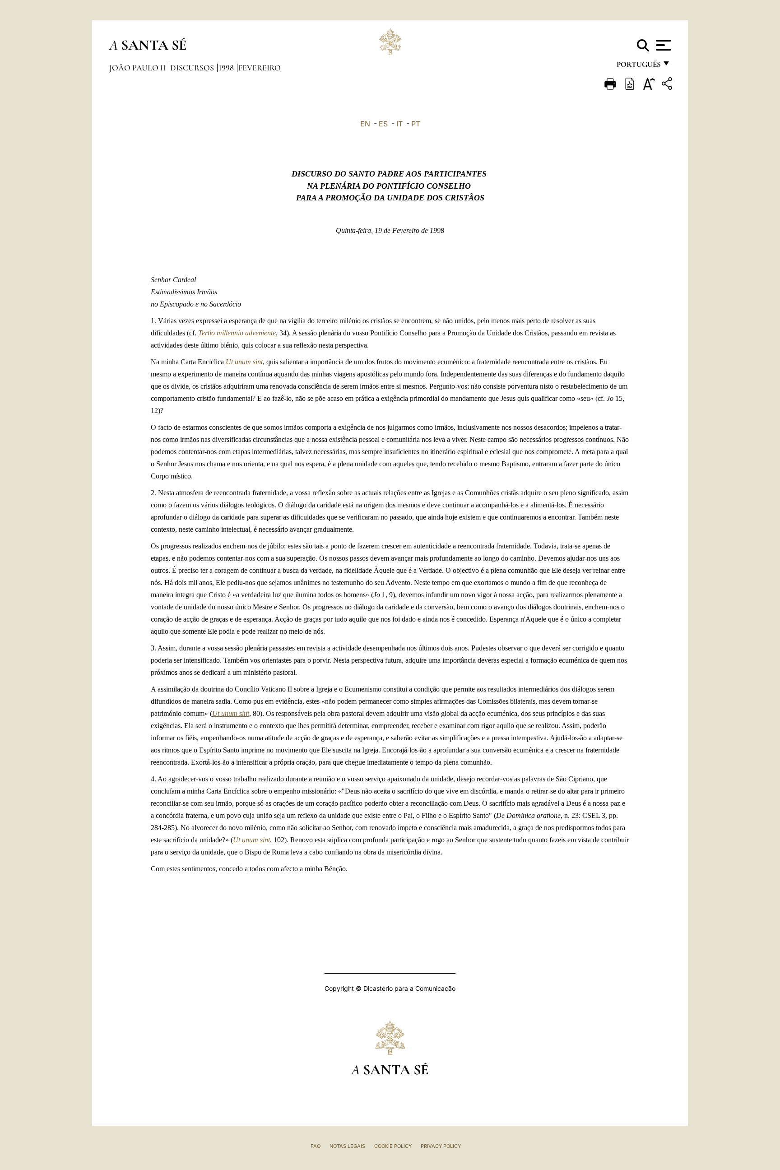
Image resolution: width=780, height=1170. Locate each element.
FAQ (315, 1146)
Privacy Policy (441, 1146)
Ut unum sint (244, 362)
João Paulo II (138, 68)
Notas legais (347, 1146)
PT (415, 123)
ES (383, 123)
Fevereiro (259, 68)
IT (399, 123)
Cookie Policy (393, 1146)
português (638, 67)
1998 (227, 68)
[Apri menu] (662, 45)
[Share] (668, 85)
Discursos (193, 68)
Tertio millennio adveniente (237, 333)
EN (365, 123)
